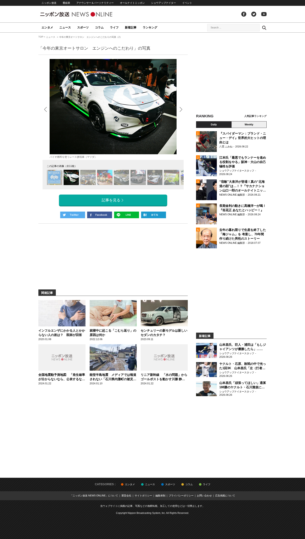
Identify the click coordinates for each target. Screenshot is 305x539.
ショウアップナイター (163, 2)
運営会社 (126, 495)
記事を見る (111, 200)
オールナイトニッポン (132, 2)
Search (264, 27)
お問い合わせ (204, 495)
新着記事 (131, 27)
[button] (181, 109)
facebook (243, 14)
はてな (153, 215)
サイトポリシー (143, 495)
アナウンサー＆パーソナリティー (95, 2)
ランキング (150, 27)
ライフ (114, 27)
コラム (99, 27)
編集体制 (160, 495)
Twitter (253, 14)
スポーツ (83, 27)
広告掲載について (225, 495)
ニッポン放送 (48, 2)
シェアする (99, 215)
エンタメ (47, 27)
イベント (187, 2)
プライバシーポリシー (181, 495)
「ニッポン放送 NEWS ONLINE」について (94, 495)
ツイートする (72, 215)
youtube (264, 14)
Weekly (249, 124)
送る (126, 215)
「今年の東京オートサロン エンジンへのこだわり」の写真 (94, 48)
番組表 (66, 2)
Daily (214, 124)
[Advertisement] (231, 74)
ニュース (65, 27)
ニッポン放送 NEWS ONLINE (84, 14)
